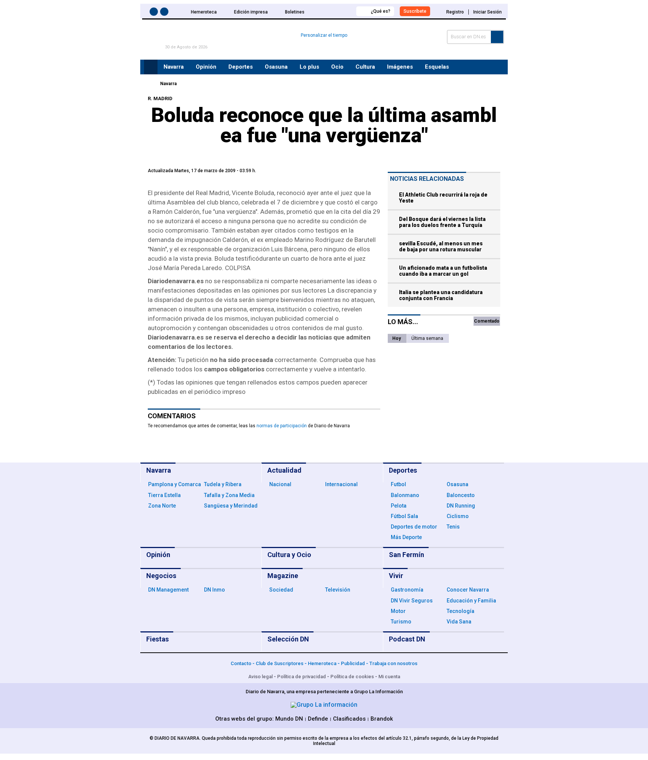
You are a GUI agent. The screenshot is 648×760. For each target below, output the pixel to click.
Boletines (294, 12)
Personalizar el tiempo (324, 35)
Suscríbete (415, 11)
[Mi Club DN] (336, 11)
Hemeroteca (204, 12)
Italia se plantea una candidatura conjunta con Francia (441, 295)
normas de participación (281, 425)
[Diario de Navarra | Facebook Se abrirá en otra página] (155, 13)
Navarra (168, 83)
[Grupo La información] (324, 704)
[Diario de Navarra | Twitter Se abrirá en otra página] (165, 13)
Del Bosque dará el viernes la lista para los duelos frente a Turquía (442, 222)
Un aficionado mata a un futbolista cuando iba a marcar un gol (443, 271)
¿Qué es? (380, 11)
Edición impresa (251, 12)
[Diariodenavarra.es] (149, 83)
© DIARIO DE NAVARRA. (176, 738)
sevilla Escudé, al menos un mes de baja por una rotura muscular (441, 246)
